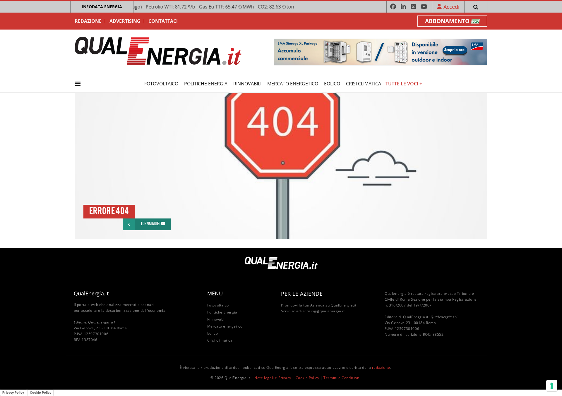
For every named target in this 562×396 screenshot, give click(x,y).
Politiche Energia (205, 83)
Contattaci (163, 21)
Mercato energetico (292, 83)
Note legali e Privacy (272, 377)
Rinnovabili (247, 83)
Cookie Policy (307, 377)
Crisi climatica (363, 83)
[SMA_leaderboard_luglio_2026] (380, 51)
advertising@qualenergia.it (320, 311)
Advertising (124, 21)
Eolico (332, 83)
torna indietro (152, 224)
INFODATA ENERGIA (102, 6)
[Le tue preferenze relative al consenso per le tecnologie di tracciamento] (551, 385)
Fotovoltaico (161, 83)
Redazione (88, 21)
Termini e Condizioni (341, 377)
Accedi (451, 6)
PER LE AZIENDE (302, 293)
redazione (381, 367)
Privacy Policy (13, 392)
